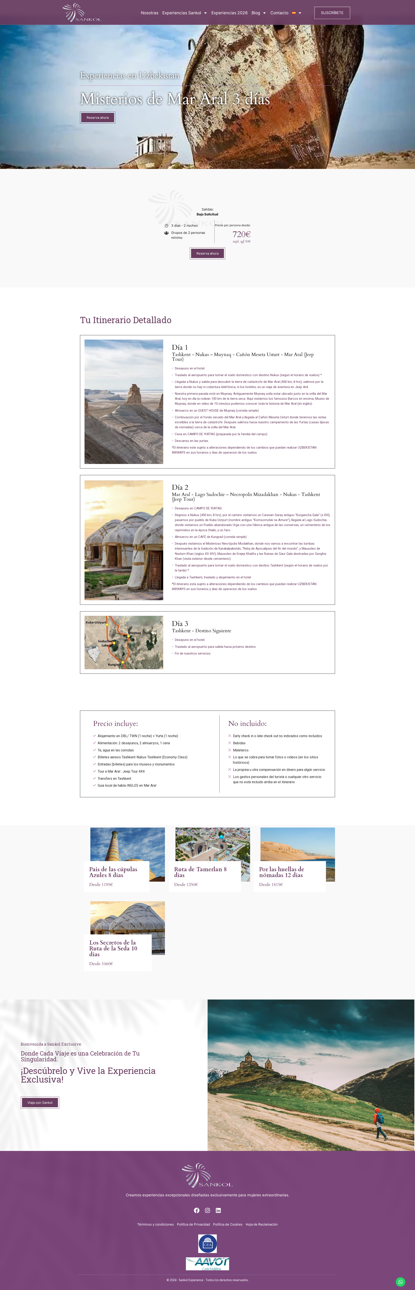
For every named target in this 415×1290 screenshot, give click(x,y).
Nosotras (149, 12)
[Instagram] (207, 1210)
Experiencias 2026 (229, 12)
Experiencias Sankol (181, 12)
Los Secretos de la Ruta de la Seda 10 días (113, 948)
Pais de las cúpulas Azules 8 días (113, 872)
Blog (256, 12)
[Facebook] (197, 1210)
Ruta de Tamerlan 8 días (200, 872)
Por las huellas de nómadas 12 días (281, 872)
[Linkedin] (218, 1210)
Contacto (279, 12)
